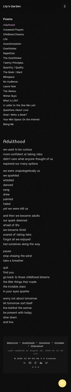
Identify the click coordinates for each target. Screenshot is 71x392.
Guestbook (28, 343)
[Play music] (62, 383)
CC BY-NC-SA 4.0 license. (40, 358)
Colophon (44, 343)
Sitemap (59, 343)
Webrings (12, 343)
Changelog (37, 346)
